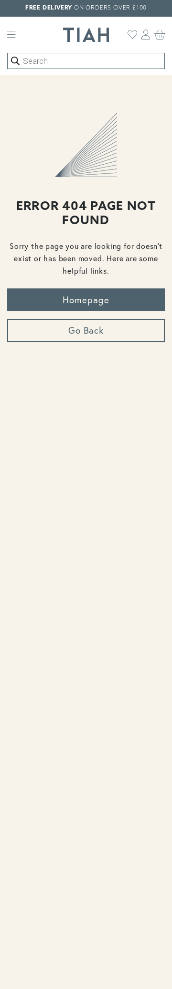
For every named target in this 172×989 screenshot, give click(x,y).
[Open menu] (11, 34)
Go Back (86, 330)
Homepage (86, 300)
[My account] (145, 34)
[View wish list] (133, 34)
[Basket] (160, 34)
